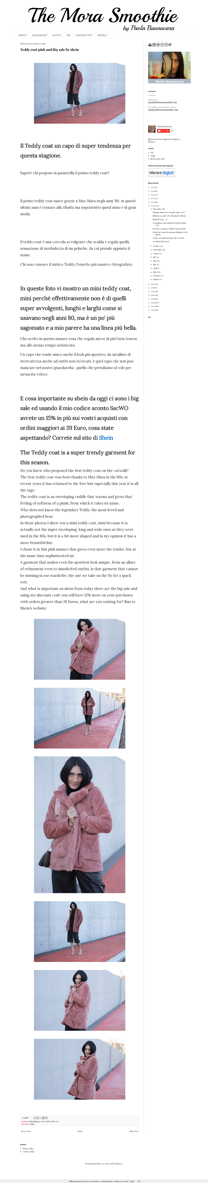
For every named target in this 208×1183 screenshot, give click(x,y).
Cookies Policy (29, 1151)
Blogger (118, 1163)
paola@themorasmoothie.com (162, 102)
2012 (153, 310)
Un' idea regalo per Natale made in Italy (169, 228)
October (156, 246)
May (155, 264)
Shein (106, 437)
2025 (153, 191)
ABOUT (22, 35)
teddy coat (54, 1121)
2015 (153, 298)
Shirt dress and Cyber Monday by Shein (169, 216)
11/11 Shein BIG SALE (161, 241)
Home (80, 1131)
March (156, 272)
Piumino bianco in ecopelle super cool (168, 212)
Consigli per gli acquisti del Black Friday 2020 (169, 224)
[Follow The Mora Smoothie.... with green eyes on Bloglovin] (161, 176)
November (157, 209)
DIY (151, 152)
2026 (153, 187)
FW (68, 35)
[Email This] (34, 1117)
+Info (132, 1181)
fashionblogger (34, 1121)
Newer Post (26, 1131)
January (156, 279)
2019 (153, 284)
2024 (153, 194)
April (155, 268)
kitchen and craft (157, 159)
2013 (153, 306)
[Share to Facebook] (43, 1117)
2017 (153, 291)
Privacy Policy (28, 1148)
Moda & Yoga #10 (160, 219)
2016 (153, 295)
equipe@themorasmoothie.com (163, 109)
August (156, 253)
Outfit (47, 1121)
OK (139, 1181)
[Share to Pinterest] (46, 1117)
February (157, 275)
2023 (153, 198)
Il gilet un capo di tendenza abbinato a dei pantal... (170, 233)
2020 (153, 205)
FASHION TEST (83, 35)
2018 (153, 287)
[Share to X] (40, 1117)
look (42, 1121)
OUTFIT (56, 35)
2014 (153, 302)
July (155, 257)
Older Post (133, 1131)
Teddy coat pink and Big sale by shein (168, 238)
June (155, 260)
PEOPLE (101, 35)
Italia (32, 1124)
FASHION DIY (39, 35)
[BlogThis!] (37, 1117)
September (158, 249)
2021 (153, 202)
